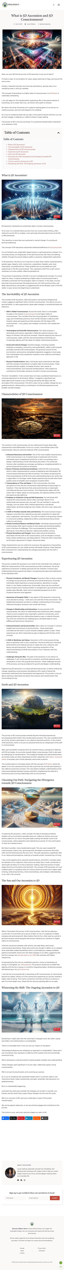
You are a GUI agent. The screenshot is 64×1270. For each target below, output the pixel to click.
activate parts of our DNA (27, 955)
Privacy (40, 1248)
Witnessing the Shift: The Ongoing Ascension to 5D (27, 164)
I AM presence (25, 965)
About (22, 1250)
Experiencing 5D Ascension (18, 152)
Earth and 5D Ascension (17, 154)
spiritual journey (23, 969)
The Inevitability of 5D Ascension (20, 147)
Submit (55, 1198)
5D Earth (53, 93)
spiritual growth (55, 247)
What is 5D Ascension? (16, 145)
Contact (22, 1253)
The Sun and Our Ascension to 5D (20, 161)
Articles (22, 1248)
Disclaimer (42, 1250)
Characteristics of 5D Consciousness (21, 149)
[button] (54, 5)
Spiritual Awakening (45, 24)
